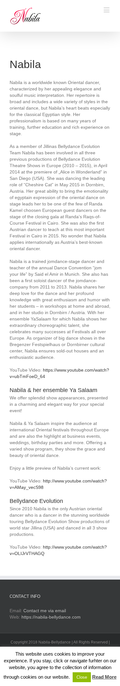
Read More (104, 677)
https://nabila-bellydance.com (51, 617)
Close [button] (81, 677)
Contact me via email (44, 610)
